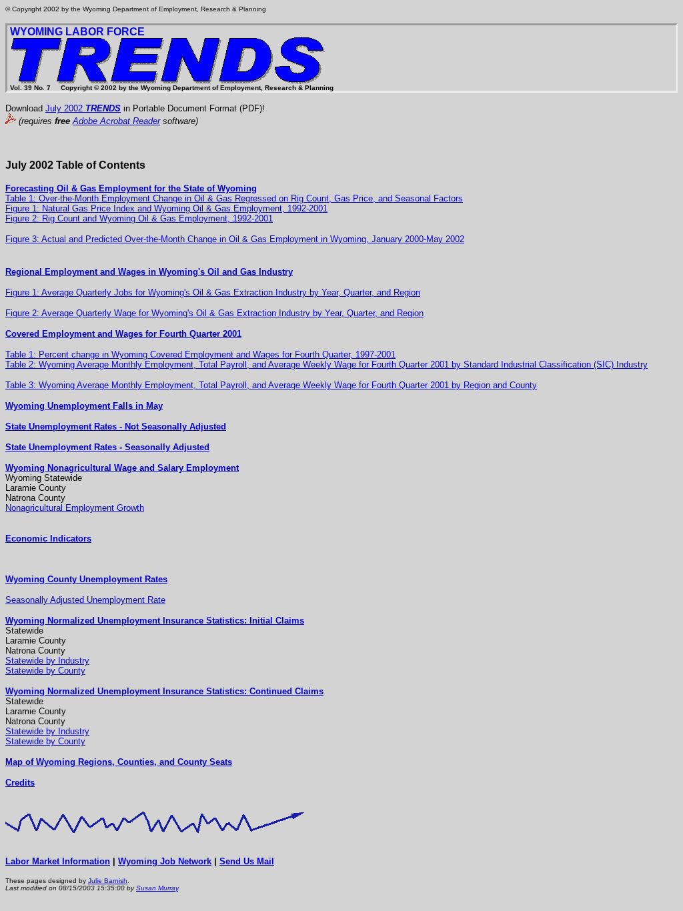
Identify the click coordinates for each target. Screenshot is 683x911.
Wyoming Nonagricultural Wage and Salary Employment (122, 468)
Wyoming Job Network (164, 861)
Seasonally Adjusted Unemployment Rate (85, 600)
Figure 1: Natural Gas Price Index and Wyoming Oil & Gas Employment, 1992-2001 (166, 208)
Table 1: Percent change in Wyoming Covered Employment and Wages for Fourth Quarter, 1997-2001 (200, 354)
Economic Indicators (48, 539)
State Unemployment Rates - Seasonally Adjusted (107, 447)
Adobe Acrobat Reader (116, 121)
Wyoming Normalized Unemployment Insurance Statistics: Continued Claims (164, 691)
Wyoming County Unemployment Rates (86, 579)
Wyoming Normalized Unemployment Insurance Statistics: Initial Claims (154, 621)
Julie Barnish (107, 880)
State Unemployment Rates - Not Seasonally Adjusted (115, 426)
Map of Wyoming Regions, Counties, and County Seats (118, 762)
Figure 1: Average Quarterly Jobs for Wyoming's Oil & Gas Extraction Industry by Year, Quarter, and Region (212, 292)
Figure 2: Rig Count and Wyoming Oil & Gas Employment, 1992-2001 (139, 218)
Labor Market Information (57, 861)
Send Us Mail (246, 861)
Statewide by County (45, 671)
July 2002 (83, 108)
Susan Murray (157, 888)
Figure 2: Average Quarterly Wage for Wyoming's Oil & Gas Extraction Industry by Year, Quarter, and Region (214, 313)
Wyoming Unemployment (59, 406)
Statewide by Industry (47, 661)
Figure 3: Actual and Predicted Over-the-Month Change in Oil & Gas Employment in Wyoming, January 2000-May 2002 (234, 239)
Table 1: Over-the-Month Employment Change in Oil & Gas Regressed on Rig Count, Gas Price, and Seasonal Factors (234, 198)
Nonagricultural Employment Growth (74, 508)
